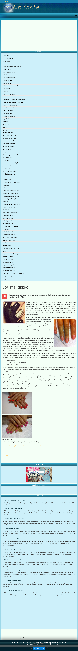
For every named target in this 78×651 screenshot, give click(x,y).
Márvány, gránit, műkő (9, 207)
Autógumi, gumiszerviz (9, 77)
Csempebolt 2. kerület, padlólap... (14, 590)
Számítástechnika (8, 246)
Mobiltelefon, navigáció (10, 212)
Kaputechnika (7, 168)
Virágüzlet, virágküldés (9, 276)
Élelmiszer (6, 127)
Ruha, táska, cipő (8, 232)
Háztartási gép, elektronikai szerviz (13, 155)
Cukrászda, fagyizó (8, 113)
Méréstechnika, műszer (10, 210)
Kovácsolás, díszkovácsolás (11, 196)
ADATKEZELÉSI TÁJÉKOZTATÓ (51, 638)
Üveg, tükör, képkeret (9, 270)
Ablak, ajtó (6, 55)
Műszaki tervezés (8, 215)
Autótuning (6, 91)
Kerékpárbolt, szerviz (9, 174)
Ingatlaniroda (7, 160)
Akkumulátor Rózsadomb (11, 529)
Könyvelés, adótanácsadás (11, 190)
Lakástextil (6, 201)
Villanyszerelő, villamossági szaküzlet (14, 273)
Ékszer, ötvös (7, 124)
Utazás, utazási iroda (9, 268)
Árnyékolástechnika (9, 72)
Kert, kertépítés (7, 177)
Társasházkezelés (8, 259)
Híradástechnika (7, 157)
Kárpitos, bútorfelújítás (9, 171)
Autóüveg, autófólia (9, 94)
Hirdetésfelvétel (35, 638)
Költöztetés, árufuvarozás (10, 188)
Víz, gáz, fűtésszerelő (9, 279)
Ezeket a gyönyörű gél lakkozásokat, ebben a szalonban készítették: (22, 446)
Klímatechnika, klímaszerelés (11, 182)
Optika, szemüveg (8, 224)
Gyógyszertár (7, 152)
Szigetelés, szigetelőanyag (10, 254)
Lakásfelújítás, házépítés (10, 199)
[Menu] (75, 15)
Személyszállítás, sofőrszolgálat (12, 248)
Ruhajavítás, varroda (9, 235)
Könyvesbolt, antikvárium (10, 193)
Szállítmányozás (7, 243)
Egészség (5, 122)
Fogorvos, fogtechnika (9, 138)
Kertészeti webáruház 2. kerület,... (14, 539)
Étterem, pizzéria (8, 133)
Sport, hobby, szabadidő (10, 237)
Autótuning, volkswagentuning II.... (14, 500)
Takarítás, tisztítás (8, 257)
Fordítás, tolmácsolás (9, 144)
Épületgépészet (7, 130)
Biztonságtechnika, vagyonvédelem (13, 102)
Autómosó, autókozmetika (11, 86)
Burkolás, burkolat (8, 108)
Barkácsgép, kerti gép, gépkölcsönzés (14, 100)
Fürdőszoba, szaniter (9, 146)
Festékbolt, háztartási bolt (10, 135)
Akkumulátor (7, 61)
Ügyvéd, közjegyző (8, 265)
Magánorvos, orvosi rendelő (11, 204)
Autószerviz (6, 89)
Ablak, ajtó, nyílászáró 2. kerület (13, 508)
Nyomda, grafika (8, 218)
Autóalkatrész (7, 75)
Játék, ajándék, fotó (8, 166)
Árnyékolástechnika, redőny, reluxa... (15, 518)
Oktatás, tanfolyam (8, 221)
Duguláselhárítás (8, 119)
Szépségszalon (7, 251)
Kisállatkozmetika (8, 179)
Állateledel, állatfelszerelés (10, 64)
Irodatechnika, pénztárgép (11, 163)
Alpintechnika (7, 69)
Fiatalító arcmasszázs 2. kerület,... (13, 560)
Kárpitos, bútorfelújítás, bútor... (13, 580)
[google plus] (8, 1)
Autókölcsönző (7, 83)
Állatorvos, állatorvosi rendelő (12, 66)
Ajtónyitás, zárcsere (8, 58)
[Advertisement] (39, 35)
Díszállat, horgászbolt (9, 116)
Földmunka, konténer (9, 141)
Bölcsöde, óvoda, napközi (10, 105)
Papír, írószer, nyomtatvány (11, 226)
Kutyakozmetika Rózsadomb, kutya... (15, 550)
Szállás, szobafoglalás (9, 240)
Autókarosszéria (7, 80)
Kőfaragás (6, 185)
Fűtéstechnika (7, 149)
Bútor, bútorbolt (8, 111)
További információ (56, 645)
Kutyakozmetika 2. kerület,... (12, 570)
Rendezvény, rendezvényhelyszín (13, 229)
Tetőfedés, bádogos (8, 262)
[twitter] (5, 1)
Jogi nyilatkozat (23, 638)
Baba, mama (6, 97)
